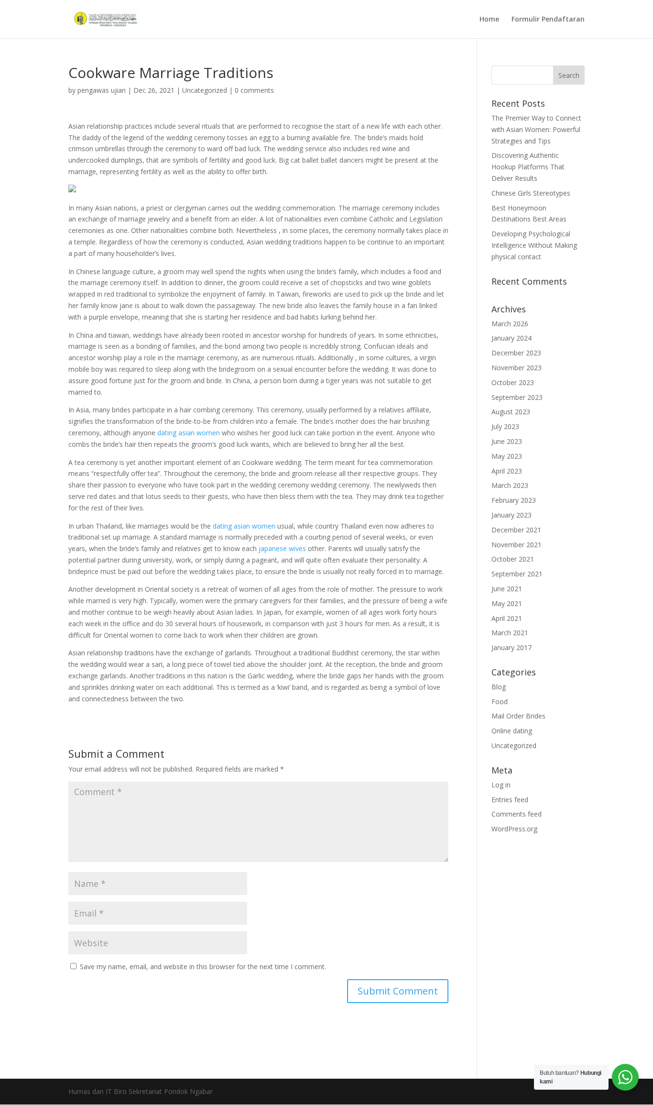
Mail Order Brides (518, 715)
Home (489, 19)
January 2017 (511, 647)
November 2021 (516, 544)
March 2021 (509, 632)
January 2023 (511, 514)
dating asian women (188, 432)
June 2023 (506, 441)
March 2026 (509, 323)
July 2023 (505, 426)
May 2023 (506, 456)
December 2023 (516, 352)
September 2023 (517, 397)
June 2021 (506, 588)
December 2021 (516, 529)
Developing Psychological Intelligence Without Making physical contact (534, 245)
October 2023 (512, 382)
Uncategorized (204, 90)
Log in (501, 784)
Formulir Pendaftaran (548, 19)
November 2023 (516, 367)
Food (499, 701)
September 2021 (517, 573)
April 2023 (506, 470)
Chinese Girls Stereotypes (530, 193)
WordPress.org (514, 828)
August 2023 (510, 411)
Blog (498, 686)
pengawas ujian (101, 90)
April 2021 (506, 618)
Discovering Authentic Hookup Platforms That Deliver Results (528, 167)
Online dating (511, 730)
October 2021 (512, 559)
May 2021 (506, 603)
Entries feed (509, 799)
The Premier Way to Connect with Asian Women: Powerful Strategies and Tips (536, 129)
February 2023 (513, 500)
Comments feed (516, 813)
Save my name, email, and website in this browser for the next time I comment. (203, 966)
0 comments (254, 90)
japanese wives (282, 548)
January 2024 (511, 338)
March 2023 (509, 485)
